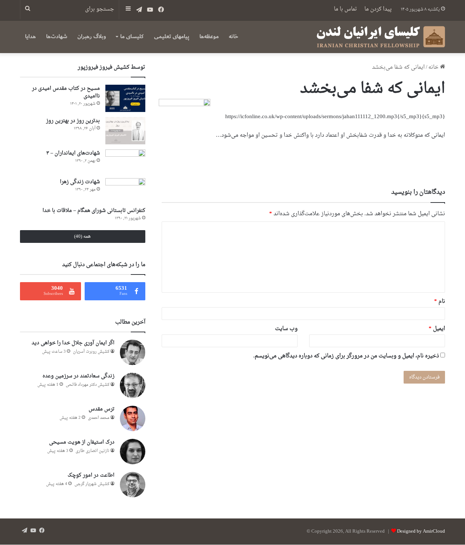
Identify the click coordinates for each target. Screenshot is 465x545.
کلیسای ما (131, 36)
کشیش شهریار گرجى (91, 484)
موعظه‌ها (209, 36)
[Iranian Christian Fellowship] (380, 37)
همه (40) (82, 236)
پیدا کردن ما (378, 9)
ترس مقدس (101, 409)
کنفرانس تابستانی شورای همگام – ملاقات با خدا (94, 211)
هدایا (30, 36)
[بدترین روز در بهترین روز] (125, 130)
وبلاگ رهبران (91, 36)
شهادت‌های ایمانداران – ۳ (73, 153)
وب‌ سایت (286, 329)
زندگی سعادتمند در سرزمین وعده (78, 376)
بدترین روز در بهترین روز (73, 121)
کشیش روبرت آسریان (91, 352)
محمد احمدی (98, 418)
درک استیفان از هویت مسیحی (81, 442)
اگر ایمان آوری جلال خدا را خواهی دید (73, 343)
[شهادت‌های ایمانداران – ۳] (125, 161)
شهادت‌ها (56, 36)
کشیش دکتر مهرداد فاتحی (87, 385)
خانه (233, 36)
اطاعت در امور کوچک (91, 475)
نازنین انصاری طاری (92, 451)
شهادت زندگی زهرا (80, 182)
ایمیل (437, 329)
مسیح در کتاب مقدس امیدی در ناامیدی (66, 92)
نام (439, 301)
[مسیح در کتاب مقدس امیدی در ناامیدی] (125, 98)
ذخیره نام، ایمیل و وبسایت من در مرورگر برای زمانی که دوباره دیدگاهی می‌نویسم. (346, 356)
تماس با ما (345, 9)
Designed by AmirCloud (421, 531)
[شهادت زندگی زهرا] (125, 190)
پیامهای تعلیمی (171, 36)
